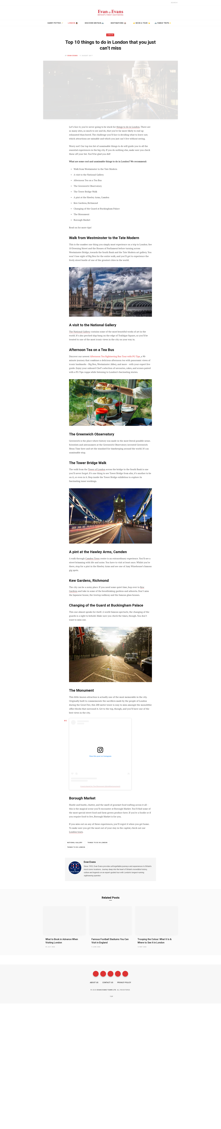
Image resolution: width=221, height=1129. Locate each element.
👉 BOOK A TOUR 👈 (141, 23)
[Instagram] (110, 974)
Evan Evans (72, 55)
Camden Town (92, 558)
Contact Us (107, 982)
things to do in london (97, 842)
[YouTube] (118, 974)
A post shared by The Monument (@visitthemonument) (100, 786)
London (110, 35)
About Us (94, 982)
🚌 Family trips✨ (163, 23)
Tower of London (96, 469)
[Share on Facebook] (46, 133)
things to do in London (128, 126)
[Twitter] (103, 974)
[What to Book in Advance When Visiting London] (64, 920)
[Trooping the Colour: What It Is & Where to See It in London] (156, 920)
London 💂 (73, 23)
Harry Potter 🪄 (55, 23)
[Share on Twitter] (46, 139)
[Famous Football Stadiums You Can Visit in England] (110, 920)
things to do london (76, 847)
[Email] (46, 151)
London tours (76, 831)
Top (111, 996)
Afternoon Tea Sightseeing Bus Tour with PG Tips (115, 356)
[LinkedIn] (46, 145)
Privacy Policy (124, 982)
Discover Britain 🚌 (94, 23)
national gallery (74, 842)
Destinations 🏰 (118, 23)
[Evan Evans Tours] (110, 13)
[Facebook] (96, 974)
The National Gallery (79, 331)
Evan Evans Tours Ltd (106, 990)
